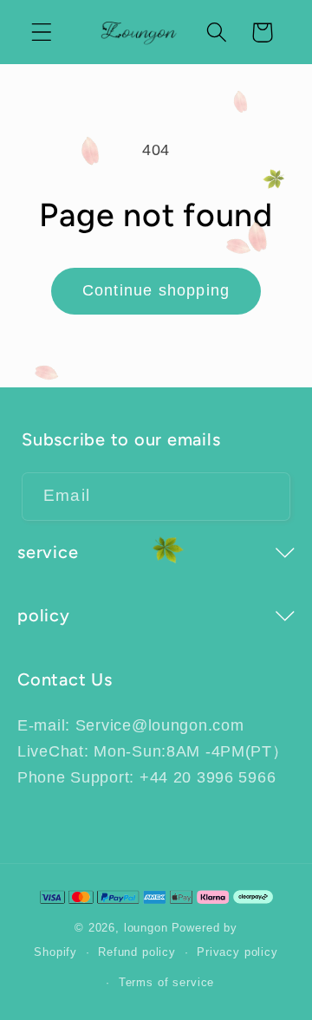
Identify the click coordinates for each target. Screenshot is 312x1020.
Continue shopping (156, 290)
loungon (146, 927)
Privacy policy (237, 951)
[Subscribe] (266, 496)
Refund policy (137, 951)
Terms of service (166, 982)
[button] (42, 32)
